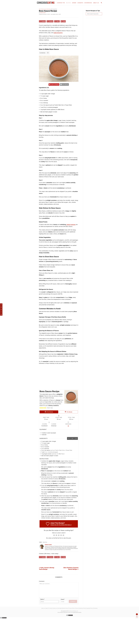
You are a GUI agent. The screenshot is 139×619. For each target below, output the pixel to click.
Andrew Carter (43, 12)
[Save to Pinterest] (1, 309)
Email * (63, 599)
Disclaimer (95, 608)
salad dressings (58, 32)
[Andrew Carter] (42, 547)
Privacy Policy (71, 608)
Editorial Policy (65, 608)
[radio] (54, 535)
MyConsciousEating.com (73, 611)
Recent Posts (45, 542)
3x (76, 438)
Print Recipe (65, 84)
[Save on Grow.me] (1, 312)
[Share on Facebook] (1, 304)
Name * (42, 599)
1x (68, 438)
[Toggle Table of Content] (47, 53)
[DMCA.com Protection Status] (69, 615)
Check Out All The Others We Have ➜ (60, 524)
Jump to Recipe (54, 84)
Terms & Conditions (79, 608)
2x (72, 438)
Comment (41, 581)
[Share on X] (1, 307)
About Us (43, 608)
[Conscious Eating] (46, 3)
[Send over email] (1, 314)
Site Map (59, 608)
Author (40, 542)
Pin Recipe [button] (69, 412)
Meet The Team (49, 608)
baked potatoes (70, 224)
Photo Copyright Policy (88, 608)
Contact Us (55, 608)
